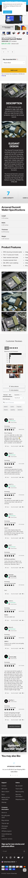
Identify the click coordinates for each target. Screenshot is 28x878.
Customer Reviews (7, 839)
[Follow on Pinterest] (14, 857)
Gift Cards (4, 788)
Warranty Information (19, 795)
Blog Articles (5, 820)
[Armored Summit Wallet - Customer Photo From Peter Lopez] (17, 376)
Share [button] (7, 446)
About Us (4, 812)
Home (3, 37)
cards (12, 406)
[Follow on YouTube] (18, 857)
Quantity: (4, 48)
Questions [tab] (16, 394)
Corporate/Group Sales (7, 835)
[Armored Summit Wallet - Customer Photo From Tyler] (20, 366)
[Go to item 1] (4, 33)
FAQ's (3, 794)
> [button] (14, 726)
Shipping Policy (20, 799)
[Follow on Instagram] (10, 857)
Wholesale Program (5, 827)
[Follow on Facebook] (3, 857)
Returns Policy (20, 791)
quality (13, 409)
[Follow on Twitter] (7, 857)
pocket (6, 409)
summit (20, 409)
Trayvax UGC (5, 823)
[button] (20, 446)
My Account (19, 786)
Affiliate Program (7, 831)
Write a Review (15, 386)
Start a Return (5, 791)
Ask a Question (14, 390)
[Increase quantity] (12, 51)
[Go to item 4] (18, 33)
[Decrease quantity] (4, 51)
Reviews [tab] (6, 394)
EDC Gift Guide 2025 (6, 816)
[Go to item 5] (23, 33)
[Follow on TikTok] (22, 857)
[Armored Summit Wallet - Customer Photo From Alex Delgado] (12, 376)
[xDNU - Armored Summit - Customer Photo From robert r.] (14, 366)
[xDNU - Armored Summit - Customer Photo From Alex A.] (9, 366)
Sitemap (4, 802)
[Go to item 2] (9, 33)
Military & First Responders (6, 798)
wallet (6, 406)
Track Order (19, 788)
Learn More (14, 771)
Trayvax (19, 406)
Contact (4, 786)
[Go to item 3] (14, 33)
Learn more (8, 12)
